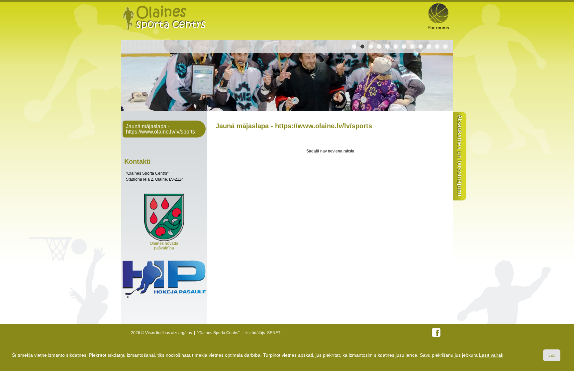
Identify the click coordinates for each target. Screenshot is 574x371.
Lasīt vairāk (491, 355)
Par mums (438, 27)
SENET (273, 332)
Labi (551, 355)
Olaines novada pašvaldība (164, 245)
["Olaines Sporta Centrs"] (164, 17)
